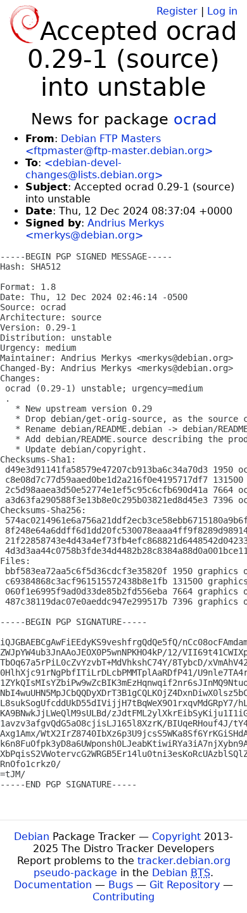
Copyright (176, 837)
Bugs (120, 885)
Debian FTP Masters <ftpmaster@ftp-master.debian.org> (119, 145)
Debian (31, 837)
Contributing (123, 897)
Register (177, 11)
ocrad (195, 119)
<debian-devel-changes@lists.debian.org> (94, 169)
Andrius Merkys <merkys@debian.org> (94, 229)
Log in (222, 11)
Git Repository (184, 885)
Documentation (53, 885)
